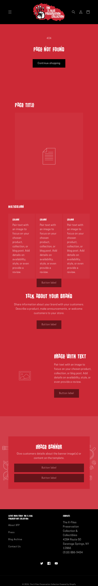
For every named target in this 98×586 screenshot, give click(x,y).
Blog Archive (15, 539)
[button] (10, 12)
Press (11, 532)
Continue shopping (49, 63)
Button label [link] (49, 283)
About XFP (14, 525)
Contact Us (14, 547)
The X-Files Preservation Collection (44, 584)
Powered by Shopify (68, 584)
